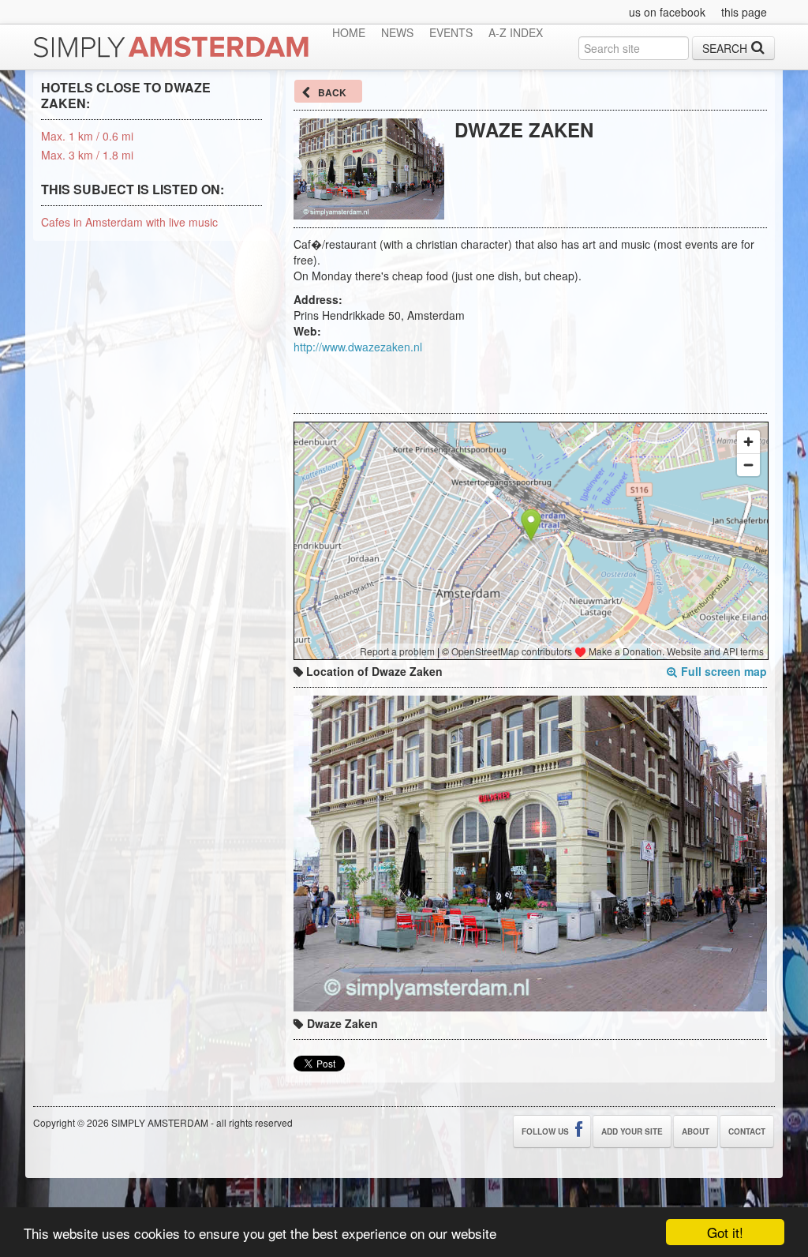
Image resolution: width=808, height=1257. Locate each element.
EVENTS (451, 32)
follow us (546, 1131)
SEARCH (724, 48)
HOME (348, 32)
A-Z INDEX (515, 32)
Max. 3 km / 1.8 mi (87, 155)
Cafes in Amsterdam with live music (129, 222)
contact (746, 1131)
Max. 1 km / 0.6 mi (87, 136)
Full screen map (724, 671)
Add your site (632, 1131)
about (695, 1131)
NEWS (397, 32)
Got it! (725, 1232)
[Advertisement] (478, 378)
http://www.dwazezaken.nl (358, 347)
